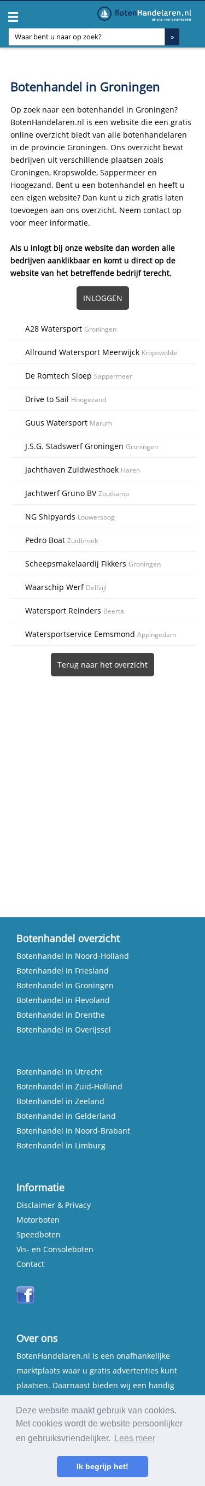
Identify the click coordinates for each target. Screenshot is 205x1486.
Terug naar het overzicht (102, 664)
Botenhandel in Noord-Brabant (73, 1130)
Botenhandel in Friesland (62, 970)
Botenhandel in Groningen (65, 985)
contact (156, 210)
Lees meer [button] (134, 1438)
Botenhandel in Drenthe (60, 1015)
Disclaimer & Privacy (53, 1205)
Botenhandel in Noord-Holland (72, 956)
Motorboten (38, 1219)
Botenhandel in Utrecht (59, 1071)
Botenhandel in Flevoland (63, 1000)
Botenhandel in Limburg (61, 1145)
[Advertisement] (102, 785)
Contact (30, 1264)
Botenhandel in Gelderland (66, 1116)
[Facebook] (25, 1300)
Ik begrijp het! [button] (102, 1466)
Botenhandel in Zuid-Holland (69, 1086)
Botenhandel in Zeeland (60, 1101)
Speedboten (38, 1234)
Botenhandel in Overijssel (63, 1029)
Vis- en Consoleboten (54, 1249)
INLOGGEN (102, 298)
